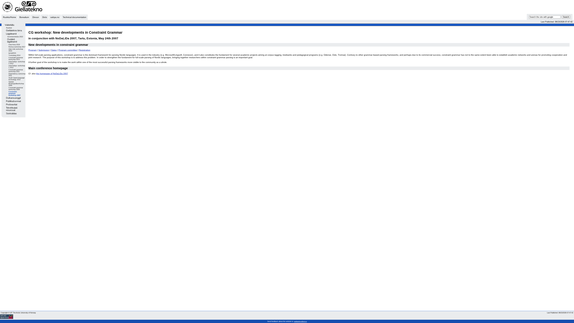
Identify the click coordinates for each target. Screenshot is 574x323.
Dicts (44, 17)
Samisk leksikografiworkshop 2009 (16, 83)
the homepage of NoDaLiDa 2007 (52, 73)
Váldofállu (9, 25)
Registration (84, 50)
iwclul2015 (12, 53)
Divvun (35, 17)
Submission (43, 50)
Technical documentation (74, 17)
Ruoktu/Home (9, 17)
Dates (54, 50)
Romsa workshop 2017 (17, 47)
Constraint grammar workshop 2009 (16, 88)
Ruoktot (9, 28)
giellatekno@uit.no (300, 321)
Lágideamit (11, 34)
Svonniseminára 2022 (15, 37)
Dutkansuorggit (13, 98)
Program (32, 50)
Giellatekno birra (14, 30)
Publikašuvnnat (13, 101)
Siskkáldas (11, 113)
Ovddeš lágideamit (12, 40)
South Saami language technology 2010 (17, 78)
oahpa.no (54, 17)
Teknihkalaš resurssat (11, 109)
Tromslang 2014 (14, 55)
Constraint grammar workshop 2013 (16, 58)
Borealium (24, 17)
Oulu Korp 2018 (14, 44)
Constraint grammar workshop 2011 (16, 70)
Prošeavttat (11, 104)
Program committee (67, 50)
